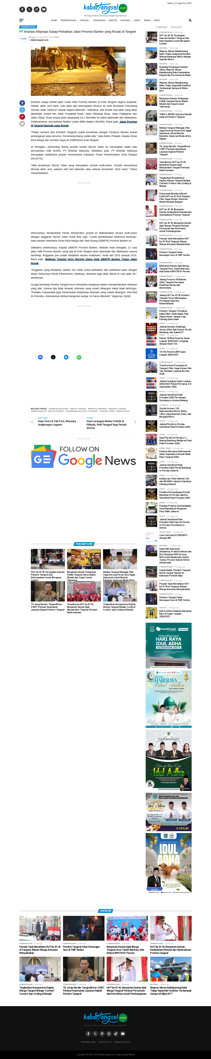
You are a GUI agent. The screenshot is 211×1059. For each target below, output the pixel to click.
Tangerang (99, 60)
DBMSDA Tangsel (118, 449)
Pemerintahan (68, 60)
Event (137, 60)
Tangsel (84, 60)
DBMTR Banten (39, 451)
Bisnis (147, 60)
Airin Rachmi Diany (59, 449)
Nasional (125, 60)
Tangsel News (107, 451)
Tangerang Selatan (77, 451)
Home (54, 60)
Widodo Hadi (123, 451)
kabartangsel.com (39, 80)
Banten (113, 60)
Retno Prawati (56, 451)
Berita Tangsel (79, 449)
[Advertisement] (105, 20)
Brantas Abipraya (98, 449)
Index (157, 60)
